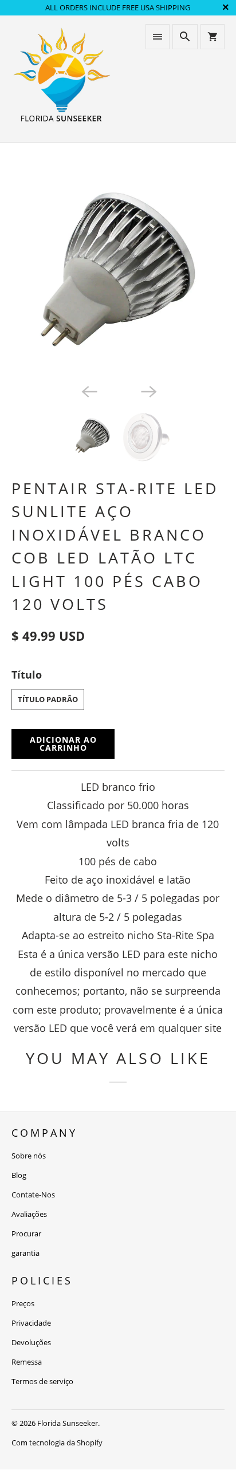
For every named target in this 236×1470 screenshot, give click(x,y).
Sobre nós (28, 1155)
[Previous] (88, 390)
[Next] (147, 390)
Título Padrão (48, 699)
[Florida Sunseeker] (61, 78)
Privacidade (31, 1323)
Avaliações (29, 1214)
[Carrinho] (212, 36)
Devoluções (31, 1342)
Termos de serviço (42, 1381)
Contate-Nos (33, 1194)
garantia (25, 1253)
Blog (18, 1175)
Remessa (26, 1362)
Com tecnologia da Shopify (57, 1442)
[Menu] (157, 36)
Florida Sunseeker (67, 1423)
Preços (22, 1303)
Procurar (26, 1233)
